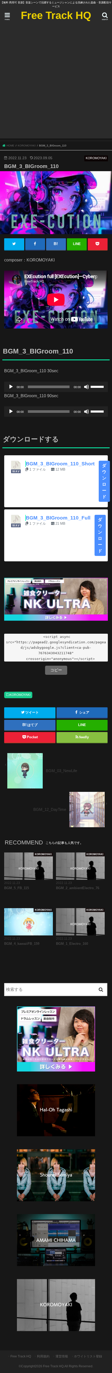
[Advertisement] (56, 82)
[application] (56, 387)
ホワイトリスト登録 (88, 1356)
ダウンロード (104, 481)
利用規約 (43, 1356)
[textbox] (56, 648)
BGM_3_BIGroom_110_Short (60, 463)
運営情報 (61, 1356)
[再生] (11, 386)
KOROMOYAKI (20, 695)
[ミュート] (86, 386)
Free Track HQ (56, 15)
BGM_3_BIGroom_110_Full (58, 518)
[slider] (98, 386)
